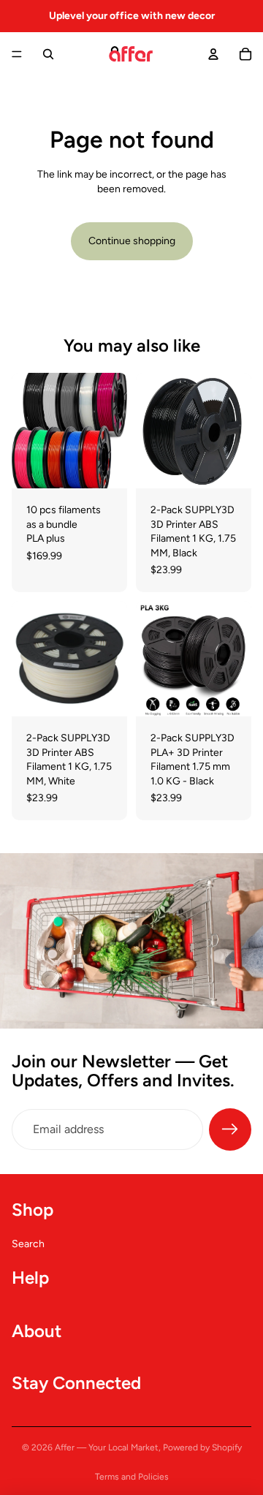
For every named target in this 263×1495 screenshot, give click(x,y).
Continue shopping (131, 241)
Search (28, 1244)
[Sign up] (230, 1129)
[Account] (213, 54)
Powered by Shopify (202, 1447)
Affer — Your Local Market (107, 1447)
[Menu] (17, 54)
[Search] (48, 54)
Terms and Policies (132, 1477)
